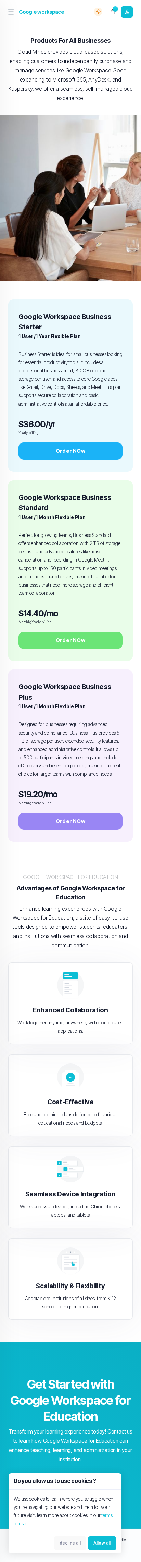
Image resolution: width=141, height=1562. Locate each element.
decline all (70, 1543)
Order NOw (70, 450)
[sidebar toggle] (11, 11)
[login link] (127, 12)
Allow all (102, 1543)
